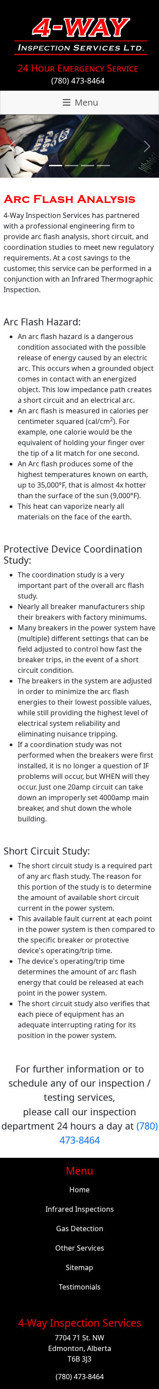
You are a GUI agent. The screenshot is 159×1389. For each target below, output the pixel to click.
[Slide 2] (71, 165)
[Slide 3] (87, 165)
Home (79, 1189)
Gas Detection (79, 1228)
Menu (85, 102)
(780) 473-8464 (78, 80)
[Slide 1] (55, 165)
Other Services (79, 1248)
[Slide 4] (103, 165)
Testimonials (80, 1287)
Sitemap (79, 1267)
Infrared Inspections (79, 1209)
